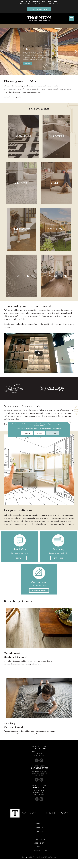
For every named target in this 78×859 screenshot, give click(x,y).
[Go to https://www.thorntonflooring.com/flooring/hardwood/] (21, 229)
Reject (39, 433)
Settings (52, 433)
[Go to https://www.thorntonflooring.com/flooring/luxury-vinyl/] (56, 276)
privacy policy (29, 428)
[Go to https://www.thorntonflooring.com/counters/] (56, 136)
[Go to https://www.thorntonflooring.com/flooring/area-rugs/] (23, 136)
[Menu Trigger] (71, 18)
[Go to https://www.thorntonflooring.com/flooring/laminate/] (21, 276)
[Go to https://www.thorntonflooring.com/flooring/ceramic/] (21, 183)
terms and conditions (44, 428)
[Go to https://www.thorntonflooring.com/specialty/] (55, 229)
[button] (20, 558)
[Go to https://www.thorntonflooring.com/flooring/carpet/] (56, 183)
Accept (27, 433)
